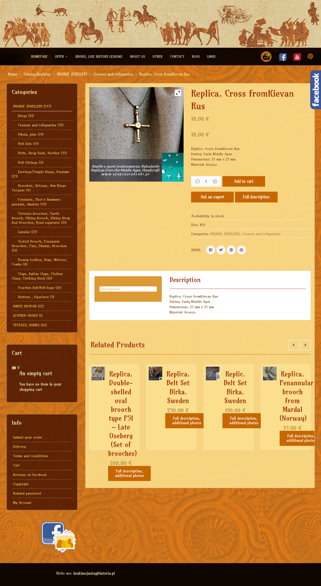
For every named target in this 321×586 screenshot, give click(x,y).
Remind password (27, 493)
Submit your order (27, 437)
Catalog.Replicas (37, 74)
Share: (196, 250)
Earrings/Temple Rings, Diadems (43, 172)
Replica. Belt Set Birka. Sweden (178, 387)
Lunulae (24, 232)
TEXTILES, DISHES (26, 325)
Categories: (200, 234)
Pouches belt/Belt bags (36, 287)
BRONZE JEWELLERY (72, 74)
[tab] (128, 289)
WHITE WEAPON (25, 306)
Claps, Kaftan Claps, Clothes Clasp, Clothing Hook (37, 276)
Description (110, 289)
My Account (22, 502)
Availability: (200, 216)
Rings (22, 116)
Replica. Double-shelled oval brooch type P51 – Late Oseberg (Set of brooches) (122, 414)
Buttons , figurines (33, 297)
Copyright (21, 484)
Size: (195, 225)
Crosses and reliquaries (113, 74)
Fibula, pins (27, 134)
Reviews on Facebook (30, 474)
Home (12, 74)
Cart (16, 465)
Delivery (19, 446)
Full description (256, 196)
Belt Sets (25, 143)
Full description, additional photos (129, 473)
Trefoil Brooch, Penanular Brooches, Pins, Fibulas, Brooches (39, 243)
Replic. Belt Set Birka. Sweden (235, 387)
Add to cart (244, 181)
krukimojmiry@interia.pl (94, 573)
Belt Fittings (28, 162)
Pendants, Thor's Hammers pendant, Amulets (36, 201)
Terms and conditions (30, 456)
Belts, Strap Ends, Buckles (39, 153)
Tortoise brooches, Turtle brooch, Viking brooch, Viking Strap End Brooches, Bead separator (41, 218)
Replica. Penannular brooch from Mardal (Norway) (296, 396)
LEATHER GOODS (25, 315)
